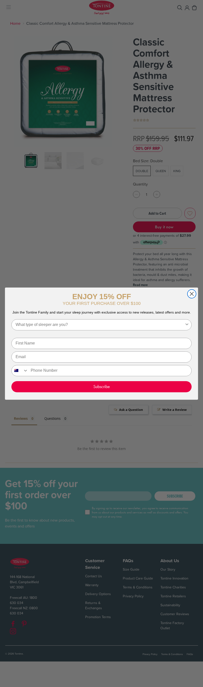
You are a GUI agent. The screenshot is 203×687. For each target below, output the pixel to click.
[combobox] (100, 324)
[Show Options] (186, 324)
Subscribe (101, 386)
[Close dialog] (191, 294)
